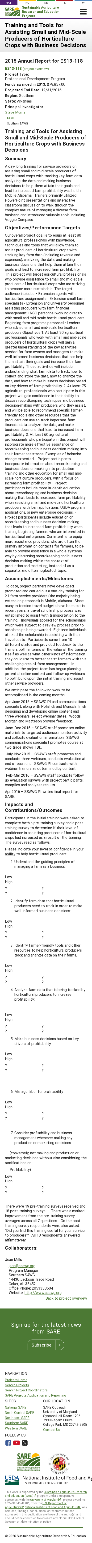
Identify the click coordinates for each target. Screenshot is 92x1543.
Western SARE (16, 1428)
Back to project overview (66, 1298)
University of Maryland (44, 1499)
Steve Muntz (15, 112)
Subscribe (41, 1345)
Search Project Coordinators (26, 1390)
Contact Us (51, 1429)
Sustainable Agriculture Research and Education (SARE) (46, 1494)
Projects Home (16, 1380)
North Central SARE (19, 1412)
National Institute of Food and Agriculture (51, 1507)
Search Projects (17, 1385)
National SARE (15, 1407)
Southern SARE (16, 1423)
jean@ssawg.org (22, 1265)
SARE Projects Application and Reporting (35, 1395)
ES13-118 (27, 68)
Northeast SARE (17, 1417)
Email (10, 117)
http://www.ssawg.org (43, 1292)
